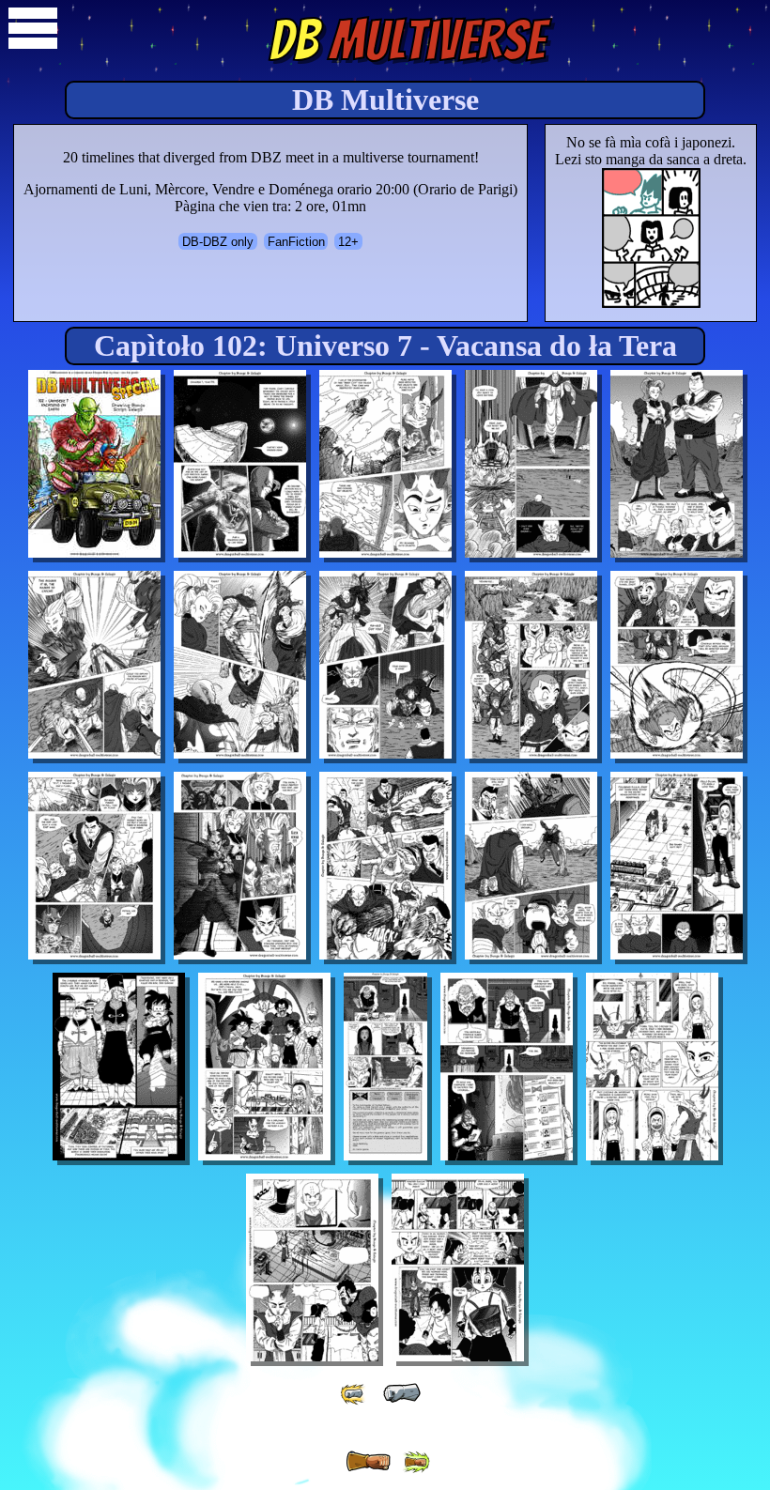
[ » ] (368, 1461)
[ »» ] (416, 1462)
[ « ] (402, 1393)
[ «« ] (354, 1394)
